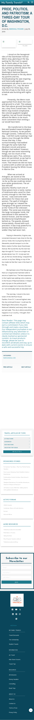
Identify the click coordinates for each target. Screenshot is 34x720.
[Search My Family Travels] (28, 2)
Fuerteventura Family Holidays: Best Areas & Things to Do (16, 478)
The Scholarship (14, 640)
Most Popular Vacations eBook (12, 539)
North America (7, 358)
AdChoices (13, 625)
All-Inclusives (13, 675)
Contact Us (12, 703)
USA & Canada (8, 505)
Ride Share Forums (14, 659)
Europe (6, 511)
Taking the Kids (8, 536)
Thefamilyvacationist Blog (11, 542)
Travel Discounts (14, 635)
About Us (11, 699)
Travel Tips (12, 664)
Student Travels (13, 644)
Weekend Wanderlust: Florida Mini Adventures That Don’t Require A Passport (16, 483)
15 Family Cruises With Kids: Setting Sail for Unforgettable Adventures (16, 489)
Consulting (12, 684)
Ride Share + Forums (9, 533)
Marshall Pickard (16, 29)
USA (14, 358)
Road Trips (12, 688)
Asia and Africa (8, 514)
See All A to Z (17, 451)
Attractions (8, 439)
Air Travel (12, 655)
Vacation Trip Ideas (11, 447)
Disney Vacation (14, 679)
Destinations (9, 444)
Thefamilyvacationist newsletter (12, 530)
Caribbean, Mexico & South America (13, 508)
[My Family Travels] (17, 600)
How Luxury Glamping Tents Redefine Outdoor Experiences (16, 473)
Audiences (7, 441)
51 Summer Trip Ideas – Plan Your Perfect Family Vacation (17, 468)
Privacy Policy (13, 712)
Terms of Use (13, 708)
